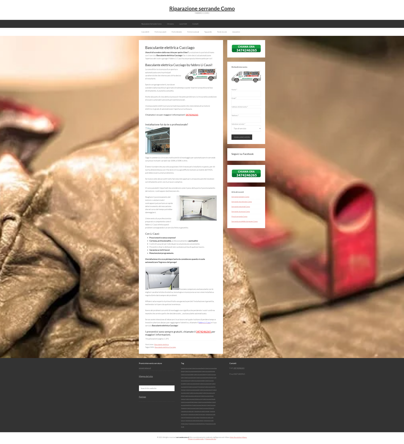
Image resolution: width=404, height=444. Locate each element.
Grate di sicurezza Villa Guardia (206, 408)
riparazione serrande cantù (187, 411)
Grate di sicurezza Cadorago (200, 374)
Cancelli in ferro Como (186, 368)
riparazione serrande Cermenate (201, 411)
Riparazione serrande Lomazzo (192, 417)
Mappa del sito (146, 376)
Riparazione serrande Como (202, 8)
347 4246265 (238, 368)
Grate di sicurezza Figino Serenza (196, 386)
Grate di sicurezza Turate (193, 408)
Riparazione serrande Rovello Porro (197, 423)
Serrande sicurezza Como (240, 211)
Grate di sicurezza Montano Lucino (194, 399)
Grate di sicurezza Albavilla (198, 368)
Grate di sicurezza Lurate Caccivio (192, 396)
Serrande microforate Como (241, 202)
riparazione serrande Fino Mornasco (196, 414)
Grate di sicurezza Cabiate (187, 374)
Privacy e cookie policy (196, 439)
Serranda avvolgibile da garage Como (244, 221)
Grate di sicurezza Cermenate (198, 380)
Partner (142, 396)
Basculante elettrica (161, 344)
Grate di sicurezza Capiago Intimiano (204, 377)
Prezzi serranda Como (239, 216)
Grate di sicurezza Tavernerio (199, 405)
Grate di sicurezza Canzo (190, 377)
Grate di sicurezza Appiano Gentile (193, 371)
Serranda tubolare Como (240, 197)
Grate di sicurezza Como (205, 383)
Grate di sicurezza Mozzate (208, 399)
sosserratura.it (145, 368)
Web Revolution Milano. (238, 437)
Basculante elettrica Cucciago (165, 347)
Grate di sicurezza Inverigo (206, 389)
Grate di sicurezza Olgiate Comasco (189, 402)
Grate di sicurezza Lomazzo (195, 393)
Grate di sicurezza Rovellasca (205, 402)
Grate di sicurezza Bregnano (208, 371)
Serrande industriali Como (240, 206)
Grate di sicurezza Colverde (192, 383)
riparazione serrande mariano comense (194, 420)
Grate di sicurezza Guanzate (192, 389)
